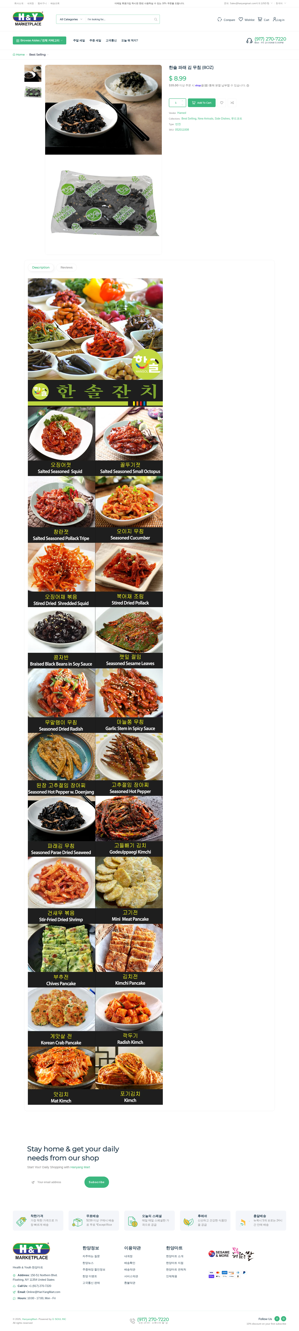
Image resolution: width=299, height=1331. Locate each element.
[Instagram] (283, 1318)
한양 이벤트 (90, 1276)
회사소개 (18, 3)
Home (20, 54)
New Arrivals (205, 118)
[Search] (157, 19)
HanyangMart (29, 1319)
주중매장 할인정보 (94, 1269)
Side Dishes (222, 118)
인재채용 (171, 1276)
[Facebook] (277, 1318)
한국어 (279, 3)
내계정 (30, 3)
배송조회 (55, 3)
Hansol (181, 112)
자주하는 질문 (91, 1256)
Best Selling (37, 54)
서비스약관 (131, 1276)
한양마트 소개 (174, 1256)
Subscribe (97, 1182)
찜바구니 (42, 3)
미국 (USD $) (263, 3)
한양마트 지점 (174, 1262)
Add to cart (204, 102)
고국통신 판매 (91, 1282)
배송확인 (129, 1262)
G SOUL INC (59, 1319)
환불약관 (129, 1282)
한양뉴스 (88, 1262)
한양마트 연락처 (176, 1269)
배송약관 (129, 1269)
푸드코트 (236, 118)
